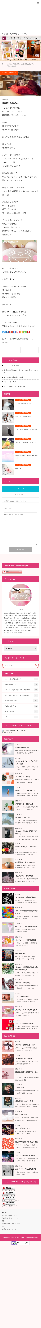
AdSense (20, 717)
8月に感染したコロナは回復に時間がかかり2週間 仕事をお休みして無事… (27, 752)
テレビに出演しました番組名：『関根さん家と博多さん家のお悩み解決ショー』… (26, 1002)
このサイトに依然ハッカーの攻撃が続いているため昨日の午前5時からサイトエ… (27, 822)
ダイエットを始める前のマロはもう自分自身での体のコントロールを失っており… (26, 1029)
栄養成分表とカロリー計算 (24, 1101)
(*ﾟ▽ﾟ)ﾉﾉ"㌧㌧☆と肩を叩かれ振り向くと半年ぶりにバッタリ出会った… (26, 1132)
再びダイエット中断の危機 (24, 876)
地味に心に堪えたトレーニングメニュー (26, 848)
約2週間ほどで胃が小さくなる (25, 862)
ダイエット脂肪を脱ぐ (22, 983)
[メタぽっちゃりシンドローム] (17, 34)
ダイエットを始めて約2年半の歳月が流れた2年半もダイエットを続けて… (27, 1049)
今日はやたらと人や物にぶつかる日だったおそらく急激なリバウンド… (26, 1173)
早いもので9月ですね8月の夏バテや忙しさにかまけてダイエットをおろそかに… (26, 901)
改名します (19, 468)
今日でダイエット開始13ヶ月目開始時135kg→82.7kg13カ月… (26, 944)
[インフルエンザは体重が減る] (29, 350)
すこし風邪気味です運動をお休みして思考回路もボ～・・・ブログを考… (26, 987)
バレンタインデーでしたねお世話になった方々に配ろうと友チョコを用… (26, 1063)
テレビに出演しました (22, 996)
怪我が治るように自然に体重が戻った (26, 457)
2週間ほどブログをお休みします (26, 790)
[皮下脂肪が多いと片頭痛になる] (11, 350)
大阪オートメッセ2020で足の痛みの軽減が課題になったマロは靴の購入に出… (26, 1119)
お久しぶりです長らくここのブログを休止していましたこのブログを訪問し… (26, 768)
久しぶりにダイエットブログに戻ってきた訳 (26, 762)
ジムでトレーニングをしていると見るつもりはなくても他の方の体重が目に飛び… (26, 1147)
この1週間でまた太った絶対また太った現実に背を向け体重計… (27, 1079)
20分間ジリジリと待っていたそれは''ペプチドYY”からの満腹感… (26, 930)
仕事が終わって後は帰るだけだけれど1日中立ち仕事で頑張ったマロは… (27, 1092)
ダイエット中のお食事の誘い (25, 1155)
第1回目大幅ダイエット (21, 700)
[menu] (38, 3)
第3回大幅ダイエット (21, 684)
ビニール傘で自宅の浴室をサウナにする (26, 912)
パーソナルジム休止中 (22, 777)
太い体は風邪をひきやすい (24, 403)
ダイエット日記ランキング (9, 1206)
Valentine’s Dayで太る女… (24, 1058)
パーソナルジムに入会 (11, 365)
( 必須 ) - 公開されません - (14, 514)
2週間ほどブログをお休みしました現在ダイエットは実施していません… (27, 781)
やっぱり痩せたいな (22, 747)
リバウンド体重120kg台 (9, 72)
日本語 (9, 572)
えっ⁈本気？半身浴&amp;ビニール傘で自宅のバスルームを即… (26, 918)
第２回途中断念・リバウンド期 (11, 1219)
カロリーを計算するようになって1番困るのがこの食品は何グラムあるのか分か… (27, 1105)
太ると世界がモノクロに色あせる (26, 429)
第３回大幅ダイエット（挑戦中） (11, 1225)
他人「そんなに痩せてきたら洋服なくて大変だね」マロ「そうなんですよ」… (26, 958)
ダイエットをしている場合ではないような (26, 832)
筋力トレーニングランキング (10, 1200)
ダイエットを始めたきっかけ (25, 1023)
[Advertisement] (17, 17)
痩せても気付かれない (22, 1128)
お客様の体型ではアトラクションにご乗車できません (21, 371)
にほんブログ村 (7, 732)
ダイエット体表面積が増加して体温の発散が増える (26, 968)
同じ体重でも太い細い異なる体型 (26, 1142)
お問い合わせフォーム (9, 1229)
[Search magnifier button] (36, 665)
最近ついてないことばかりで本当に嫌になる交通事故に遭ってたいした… (26, 880)
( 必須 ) (8, 508)
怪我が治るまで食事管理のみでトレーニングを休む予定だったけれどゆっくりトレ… (26, 855)
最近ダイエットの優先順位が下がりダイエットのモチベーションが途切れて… (26, 808)
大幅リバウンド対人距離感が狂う (26, 1169)
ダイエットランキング (8, 1190)
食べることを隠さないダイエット (26, 442)
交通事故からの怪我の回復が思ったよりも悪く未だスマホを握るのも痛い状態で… (26, 796)
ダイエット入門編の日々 (23, 416)
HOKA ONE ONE (21, 1115)
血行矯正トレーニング (22, 817)
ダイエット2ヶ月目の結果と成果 (26, 1010)
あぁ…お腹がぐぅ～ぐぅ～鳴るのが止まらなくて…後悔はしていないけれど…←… (26, 1161)
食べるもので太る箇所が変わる (25, 897)
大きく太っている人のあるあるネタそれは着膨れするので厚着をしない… (26, 974)
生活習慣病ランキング (8, 1195)
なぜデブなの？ (20, 1087)
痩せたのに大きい (21, 953)
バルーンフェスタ (10, 382)
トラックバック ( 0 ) (20, 494)
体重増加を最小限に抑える (24, 804)
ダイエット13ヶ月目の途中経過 (25, 940)
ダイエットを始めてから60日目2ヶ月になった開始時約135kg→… (27, 1014)
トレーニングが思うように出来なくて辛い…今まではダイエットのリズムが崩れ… (26, 839)
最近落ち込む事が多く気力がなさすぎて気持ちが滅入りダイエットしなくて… (26, 866)
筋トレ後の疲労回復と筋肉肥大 (14, 377)
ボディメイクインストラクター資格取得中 (21, 690)
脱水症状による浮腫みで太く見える (26, 1073)
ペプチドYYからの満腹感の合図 (26, 926)
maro (20, 609)
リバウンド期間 (21, 711)
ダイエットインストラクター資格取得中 (21, 695)
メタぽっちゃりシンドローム (19, 1237)
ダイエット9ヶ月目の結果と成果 (15, 386)
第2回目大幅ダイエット (27, 339)
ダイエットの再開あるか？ (20, 679)
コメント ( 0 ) (20, 488)
